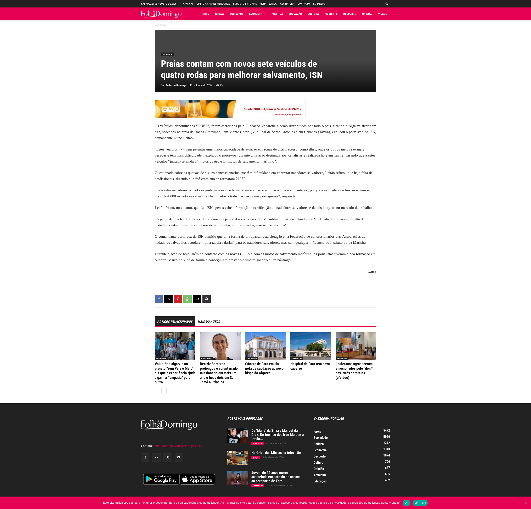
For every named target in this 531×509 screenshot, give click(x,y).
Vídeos (382, 13)
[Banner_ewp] (265, 109)
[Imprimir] (206, 299)
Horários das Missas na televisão (276, 452)
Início (205, 13)
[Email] (197, 299)
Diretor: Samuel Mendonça (213, 3)
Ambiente (331, 13)
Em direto (319, 3)
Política (277, 13)
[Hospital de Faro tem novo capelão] (310, 346)
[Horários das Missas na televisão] (237, 458)
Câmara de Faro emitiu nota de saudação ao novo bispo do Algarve (264, 368)
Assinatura (287, 3)
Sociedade (236, 13)
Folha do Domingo (176, 85)
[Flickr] (156, 457)
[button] (387, 3)
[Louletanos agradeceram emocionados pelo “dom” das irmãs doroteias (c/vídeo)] (356, 346)
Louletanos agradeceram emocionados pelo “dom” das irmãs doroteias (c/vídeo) (354, 371)
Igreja (219, 13)
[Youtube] (179, 457)
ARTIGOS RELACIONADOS (174, 322)
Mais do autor (208, 322)
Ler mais (420, 502)
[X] (168, 299)
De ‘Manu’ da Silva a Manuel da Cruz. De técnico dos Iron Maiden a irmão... (277, 434)
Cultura (313, 13)
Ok (406, 502)
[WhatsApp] (187, 299)
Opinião (367, 13)
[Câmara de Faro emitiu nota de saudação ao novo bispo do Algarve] (265, 346)
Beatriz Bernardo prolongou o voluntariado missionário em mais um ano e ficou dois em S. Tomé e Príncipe (219, 373)
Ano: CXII (188, 3)
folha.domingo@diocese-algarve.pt (177, 446)
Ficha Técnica (268, 3)
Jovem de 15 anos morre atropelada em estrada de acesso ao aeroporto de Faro (276, 476)
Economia (255, 13)
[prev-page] (157, 390)
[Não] (526, 503)
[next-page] (164, 390)
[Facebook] (159, 299)
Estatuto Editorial (245, 3)
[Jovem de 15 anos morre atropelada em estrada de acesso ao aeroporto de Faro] (237, 478)
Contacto (304, 3)
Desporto (349, 13)
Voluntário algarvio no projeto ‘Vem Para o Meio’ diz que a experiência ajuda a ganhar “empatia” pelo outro (175, 373)
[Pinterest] (178, 299)
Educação (295, 13)
